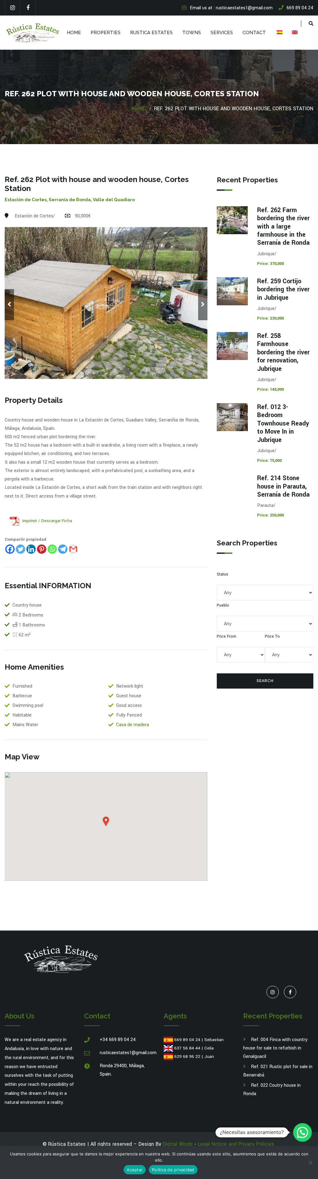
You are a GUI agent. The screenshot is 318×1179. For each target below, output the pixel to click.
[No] (310, 1162)
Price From (226, 636)
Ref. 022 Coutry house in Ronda (272, 1089)
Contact (254, 32)
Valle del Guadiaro (114, 199)
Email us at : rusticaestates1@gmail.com (231, 8)
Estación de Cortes (26, 199)
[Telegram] (62, 549)
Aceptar (135, 1169)
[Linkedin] (31, 549)
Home (74, 32)
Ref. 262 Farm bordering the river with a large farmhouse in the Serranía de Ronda (283, 227)
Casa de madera (132, 725)
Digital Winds (178, 1144)
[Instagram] (12, 8)
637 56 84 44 (187, 1048)
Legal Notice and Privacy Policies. (236, 1144)
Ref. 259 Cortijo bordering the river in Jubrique (283, 289)
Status (222, 574)
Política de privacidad (173, 1169)
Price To (272, 636)
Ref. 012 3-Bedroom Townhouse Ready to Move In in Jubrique (283, 423)
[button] (302, 1132)
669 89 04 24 (187, 1040)
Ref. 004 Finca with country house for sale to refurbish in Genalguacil (275, 1048)
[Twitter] (20, 549)
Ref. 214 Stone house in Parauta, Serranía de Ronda (283, 486)
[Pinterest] (41, 549)
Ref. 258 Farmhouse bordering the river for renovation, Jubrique (283, 352)
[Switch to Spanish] (279, 33)
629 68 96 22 (187, 1056)
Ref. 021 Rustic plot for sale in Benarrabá (277, 1070)
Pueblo (223, 605)
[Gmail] (73, 549)
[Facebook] (28, 8)
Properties (105, 32)
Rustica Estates (151, 32)
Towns (191, 32)
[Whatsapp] (52, 549)
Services (222, 32)
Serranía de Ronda (70, 199)
